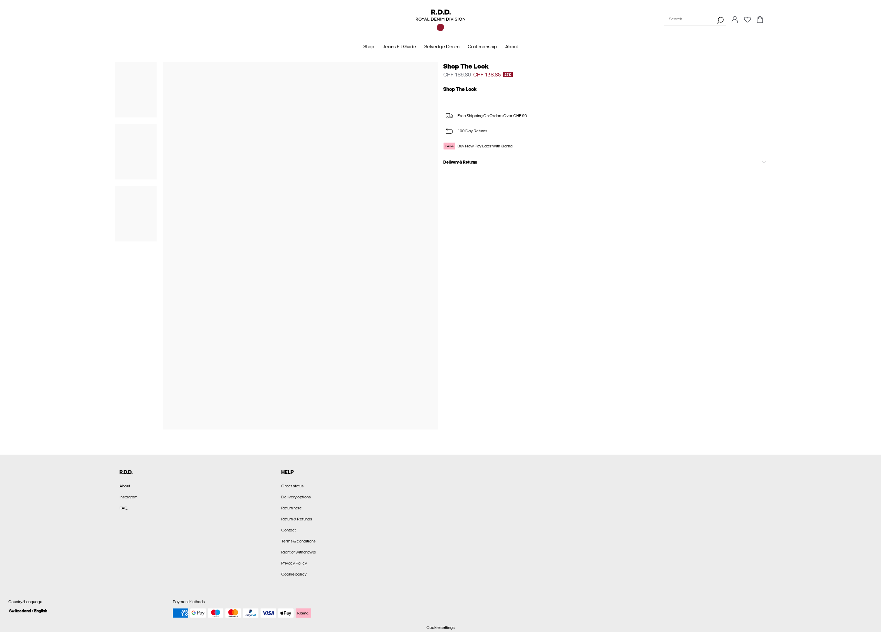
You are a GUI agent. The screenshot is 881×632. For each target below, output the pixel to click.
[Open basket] (759, 20)
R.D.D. (125, 472)
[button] (88, 610)
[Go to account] (734, 20)
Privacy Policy (294, 563)
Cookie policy (294, 574)
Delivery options (296, 497)
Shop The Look (466, 66)
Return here (291, 508)
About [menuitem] (511, 47)
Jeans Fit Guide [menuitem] (399, 47)
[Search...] (720, 19)
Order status (292, 486)
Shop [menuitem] (368, 47)
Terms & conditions (298, 541)
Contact (288, 530)
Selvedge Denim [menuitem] (441, 47)
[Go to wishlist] (747, 21)
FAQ (123, 508)
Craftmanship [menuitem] (482, 47)
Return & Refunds (296, 519)
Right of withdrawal (298, 552)
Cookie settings (440, 627)
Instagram (128, 497)
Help (287, 472)
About (124, 486)
